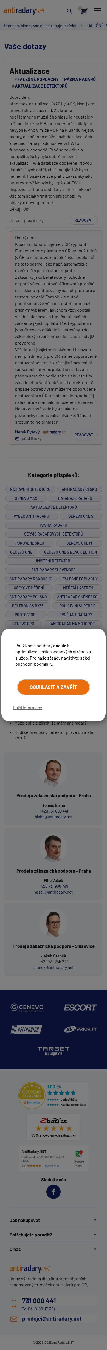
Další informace (27, 707)
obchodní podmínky (33, 663)
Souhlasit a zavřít (53, 687)
